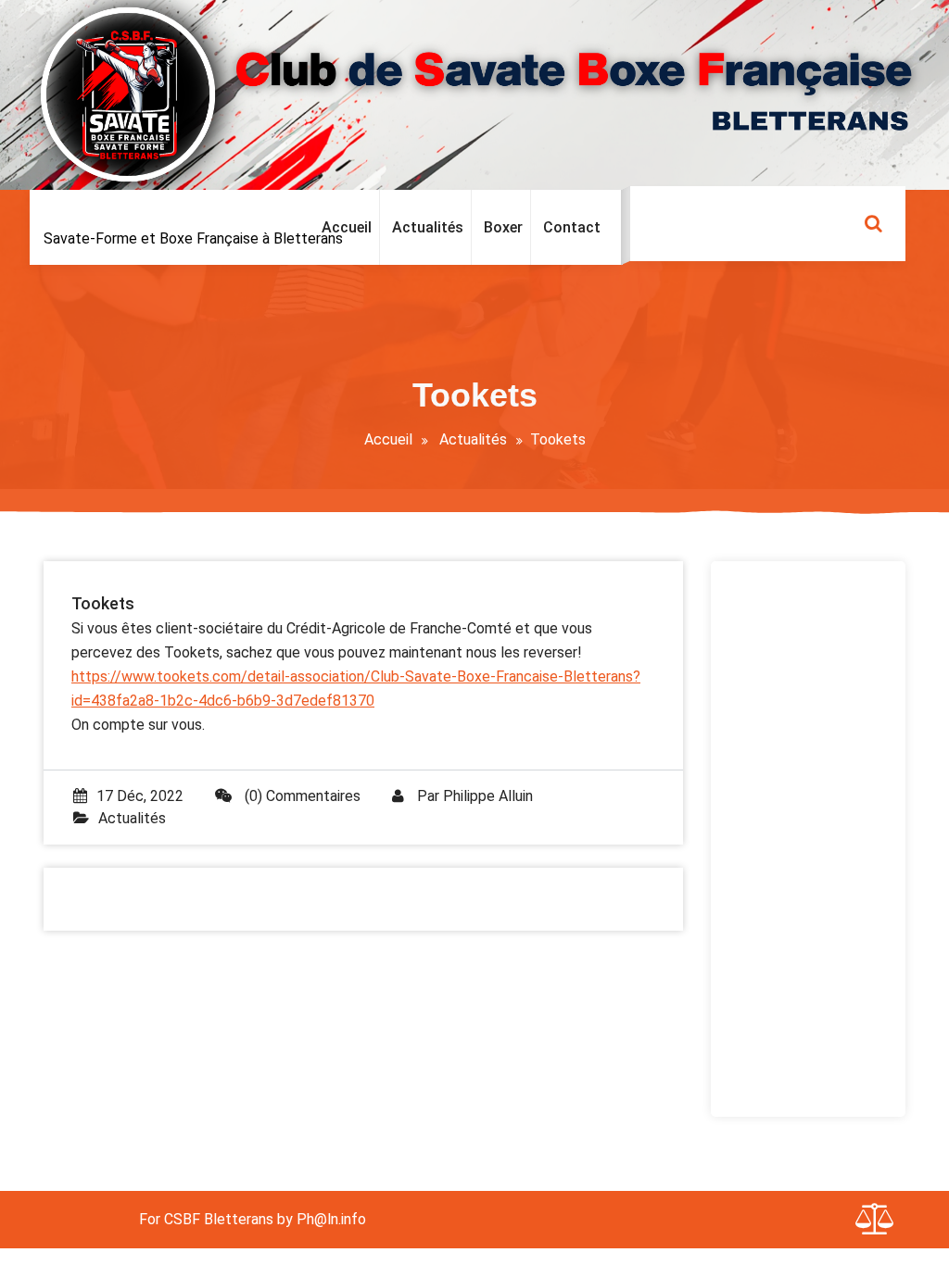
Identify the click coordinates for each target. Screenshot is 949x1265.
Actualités (473, 439)
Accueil (388, 439)
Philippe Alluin (488, 796)
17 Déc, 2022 (139, 796)
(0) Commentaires (301, 796)
